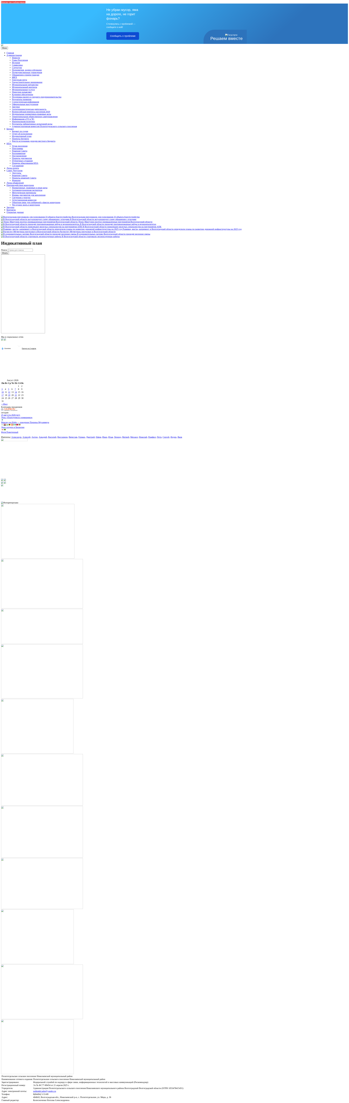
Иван (104, 437)
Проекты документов (22, 158)
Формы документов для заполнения (28, 195)
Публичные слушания (22, 161)
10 (2, 392)
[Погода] (6, 348)
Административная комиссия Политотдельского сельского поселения (44, 126)
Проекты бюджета (20, 139)
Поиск (4, 250)
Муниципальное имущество (25, 85)
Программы (17, 148)
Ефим (98, 437)
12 (9, 392)
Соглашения (17, 165)
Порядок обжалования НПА (25, 163)
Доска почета (13, 168)
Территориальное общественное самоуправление (35, 116)
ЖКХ (14, 77)
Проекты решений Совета (24, 178)
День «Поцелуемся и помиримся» (17, 417)
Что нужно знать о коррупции (26, 205)
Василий (52, 437)
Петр (159, 437)
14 (16, 392)
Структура (17, 67)
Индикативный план (21, 136)
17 (2, 395)
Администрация (14, 55)
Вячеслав (73, 437)
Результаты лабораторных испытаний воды (32, 124)
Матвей (125, 437)
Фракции (16, 180)
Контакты (11, 210)
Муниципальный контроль (24, 87)
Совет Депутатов (14, 170)
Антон (34, 437)
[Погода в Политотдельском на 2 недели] (29, 348)
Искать (5, 253)
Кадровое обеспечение (22, 94)
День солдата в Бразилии (12, 427)
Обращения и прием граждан (25, 75)
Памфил (152, 437)
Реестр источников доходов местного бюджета (33, 141)
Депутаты (16, 173)
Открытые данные (15, 212)
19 (9, 395)
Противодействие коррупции (20, 185)
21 (16, 395)
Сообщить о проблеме (123, 36)
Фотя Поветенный (9, 432)
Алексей (26, 437)
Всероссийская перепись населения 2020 (31, 112)
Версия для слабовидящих (13, 2)
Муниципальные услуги (23, 89)
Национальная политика (23, 121)
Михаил (134, 437)
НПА (9, 143)
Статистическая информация (25, 102)
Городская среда (19, 80)
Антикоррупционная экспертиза (27, 190)
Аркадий (43, 437)
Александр (16, 437)
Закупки (16, 107)
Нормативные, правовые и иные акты (29, 188)
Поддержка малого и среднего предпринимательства (36, 97)
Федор (173, 437)
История (16, 62)
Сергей (166, 437)
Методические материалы (24, 192)
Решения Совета (19, 151)
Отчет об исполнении (22, 134)
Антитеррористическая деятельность (29, 109)
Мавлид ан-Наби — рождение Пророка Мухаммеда (25, 422)
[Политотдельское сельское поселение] (2, 45)
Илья (110, 437)
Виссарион (62, 437)
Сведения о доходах (21, 197)
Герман (81, 437)
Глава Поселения (20, 60)
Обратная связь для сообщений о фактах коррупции (36, 202)
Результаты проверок (21, 99)
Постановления (19, 156)
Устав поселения (19, 146)
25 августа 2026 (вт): (10, 415)
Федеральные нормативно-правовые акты (31, 114)
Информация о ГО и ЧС (23, 119)
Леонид (117, 437)
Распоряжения (18, 153)
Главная (10, 53)
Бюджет (10, 129)
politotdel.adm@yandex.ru (44, 1091)
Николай (143, 437)
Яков (179, 437)
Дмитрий (90, 437)
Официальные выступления (25, 104)
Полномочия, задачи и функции (27, 70)
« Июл (4, 404)
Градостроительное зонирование (27, 82)
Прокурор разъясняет (22, 92)
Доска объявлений (15, 183)
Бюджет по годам (20, 131)
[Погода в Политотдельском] (19, 346)
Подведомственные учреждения (27, 72)
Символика (17, 65)
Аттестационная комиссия (24, 200)
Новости (16, 58)
